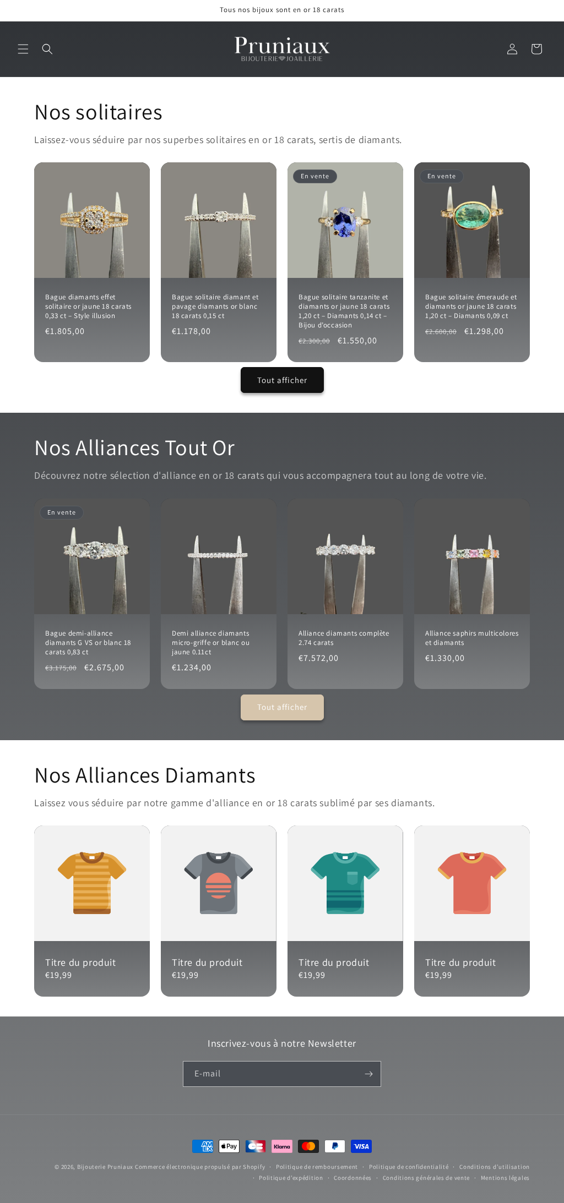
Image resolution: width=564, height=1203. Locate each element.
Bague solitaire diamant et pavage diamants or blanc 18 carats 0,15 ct (215, 306)
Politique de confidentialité (409, 1167)
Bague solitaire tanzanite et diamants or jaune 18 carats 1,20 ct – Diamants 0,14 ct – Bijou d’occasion (344, 311)
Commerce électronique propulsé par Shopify (200, 1167)
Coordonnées (353, 1178)
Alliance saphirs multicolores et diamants (471, 638)
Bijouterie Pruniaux (105, 1167)
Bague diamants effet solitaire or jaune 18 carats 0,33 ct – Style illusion (88, 306)
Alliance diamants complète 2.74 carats (344, 638)
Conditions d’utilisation (494, 1167)
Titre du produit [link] (80, 962)
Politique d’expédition (291, 1178)
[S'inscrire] (368, 1074)
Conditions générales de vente (426, 1178)
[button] (23, 49)
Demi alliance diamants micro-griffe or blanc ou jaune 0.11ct (211, 643)
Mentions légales (505, 1178)
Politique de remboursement (317, 1167)
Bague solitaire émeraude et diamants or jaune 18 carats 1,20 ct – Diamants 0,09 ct (471, 306)
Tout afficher (282, 380)
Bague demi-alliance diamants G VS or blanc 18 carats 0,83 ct (88, 643)
